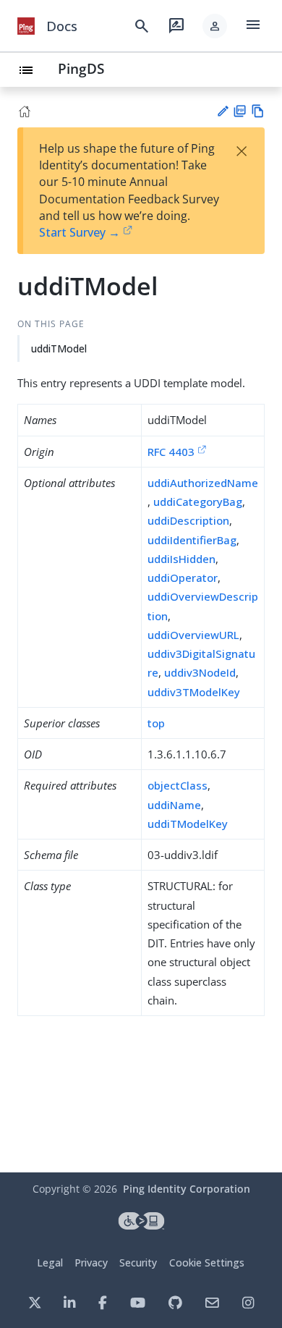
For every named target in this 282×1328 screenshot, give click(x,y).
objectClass (178, 785)
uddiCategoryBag (197, 501)
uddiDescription (188, 520)
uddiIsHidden (181, 558)
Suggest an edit (222, 111)
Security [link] (138, 1262)
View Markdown (258, 111)
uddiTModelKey (188, 823)
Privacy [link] (91, 1262)
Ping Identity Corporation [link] (186, 1189)
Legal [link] (50, 1262)
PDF (240, 111)
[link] (26, 26)
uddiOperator (183, 577)
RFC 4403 (171, 451)
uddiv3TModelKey (194, 692)
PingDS (81, 68)
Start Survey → (79, 232)
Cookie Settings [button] (206, 1262)
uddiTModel (59, 348)
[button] (215, 26)
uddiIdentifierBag (192, 540)
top (156, 723)
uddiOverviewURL (193, 634)
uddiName (174, 805)
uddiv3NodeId (200, 672)
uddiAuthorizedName (203, 482)
